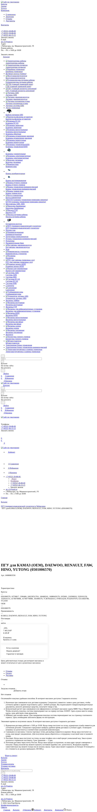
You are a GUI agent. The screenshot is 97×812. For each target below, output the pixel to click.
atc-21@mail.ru (7, 42)
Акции (4, 760)
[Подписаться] (3, 773)
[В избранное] (2, 578)
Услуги (4, 762)
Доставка (9, 675)
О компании (11, 14)
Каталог (4, 758)
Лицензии (10, 17)
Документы (10, 21)
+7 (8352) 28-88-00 (8, 31)
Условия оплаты (7, 764)
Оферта (4, 807)
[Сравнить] (2, 580)
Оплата (9, 673)
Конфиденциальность (9, 805)
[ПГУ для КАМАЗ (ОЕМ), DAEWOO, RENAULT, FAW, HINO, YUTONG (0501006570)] (62, 532)
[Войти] (2, 436)
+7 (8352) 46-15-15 (8, 35)
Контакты (5, 768)
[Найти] (3, 370)
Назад (13, 479)
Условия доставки (8, 766)
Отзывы (9, 19)
